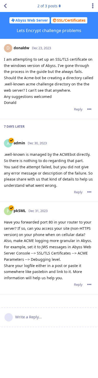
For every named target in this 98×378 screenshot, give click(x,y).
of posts (47, 5)
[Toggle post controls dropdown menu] (89, 109)
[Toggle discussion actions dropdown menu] (93, 6)
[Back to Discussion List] (5, 6)
